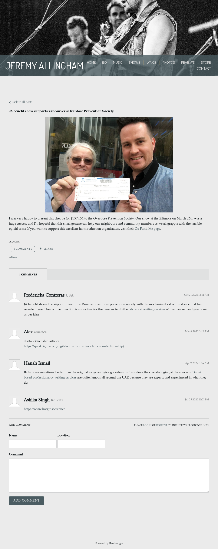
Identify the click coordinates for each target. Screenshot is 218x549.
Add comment (26, 500)
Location (63, 435)
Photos (168, 62)
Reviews (188, 62)
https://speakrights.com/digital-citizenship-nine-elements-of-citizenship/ (74, 346)
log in (147, 425)
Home (91, 62)
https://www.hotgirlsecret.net (44, 409)
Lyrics (151, 62)
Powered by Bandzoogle (109, 543)
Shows (134, 62)
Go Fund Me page (147, 228)
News (14, 257)
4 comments (22, 248)
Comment (16, 454)
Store (206, 62)
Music (118, 62)
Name (13, 435)
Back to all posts (21, 102)
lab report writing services (147, 309)
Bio (104, 62)
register (162, 425)
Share (48, 248)
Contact (204, 68)
